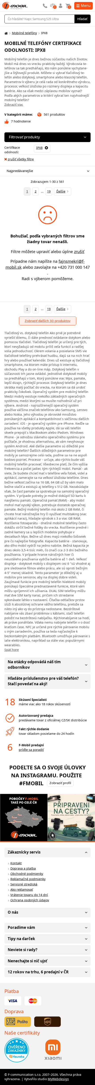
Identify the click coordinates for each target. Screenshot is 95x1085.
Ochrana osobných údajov (29, 900)
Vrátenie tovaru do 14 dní (29, 895)
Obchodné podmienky (26, 874)
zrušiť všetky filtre (21, 159)
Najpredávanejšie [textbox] (20, 170)
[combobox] (46, 171)
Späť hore (11, 650)
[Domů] (5, 33)
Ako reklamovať (21, 889)
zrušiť (79, 251)
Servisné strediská (23, 884)
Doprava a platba (23, 868)
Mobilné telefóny (24, 33)
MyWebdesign (58, 1079)
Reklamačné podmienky (28, 879)
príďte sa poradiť (31, 750)
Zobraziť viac (13, 104)
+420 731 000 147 (74, 267)
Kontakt (16, 863)
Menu (86, 5)
